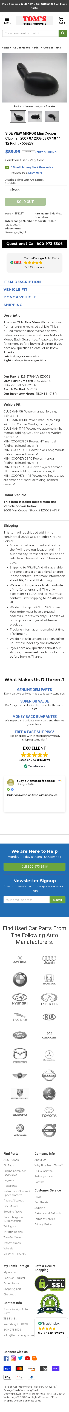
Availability (10, 183)
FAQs (37, 1196)
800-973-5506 (50, 244)
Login (7, 1278)
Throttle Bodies (13, 1232)
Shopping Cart (12, 1289)
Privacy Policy (43, 1224)
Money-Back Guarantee (39, 4)
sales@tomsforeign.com (19, 1335)
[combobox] (34, 33)
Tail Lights (10, 1226)
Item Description (22, 282)
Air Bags (9, 1165)
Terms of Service (44, 1219)
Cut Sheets (41, 1202)
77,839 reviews (40, 760)
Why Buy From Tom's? (48, 1165)
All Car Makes (21, 47)
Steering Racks (13, 1211)
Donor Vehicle (20, 297)
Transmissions (12, 1243)
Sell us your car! (43, 1176)
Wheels (8, 1248)
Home (5, 47)
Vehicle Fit (15, 289)
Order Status (11, 1283)
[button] (34, 263)
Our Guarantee (43, 1171)
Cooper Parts (52, 47)
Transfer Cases (12, 1237)
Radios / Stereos (14, 1200)
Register (20, 1278)
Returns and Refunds (47, 1213)
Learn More (35, 172)
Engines (9, 1180)
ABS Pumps (11, 1160)
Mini (36, 47)
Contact (39, 1182)
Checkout (10, 1294)
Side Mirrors (11, 1206)
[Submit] (63, 33)
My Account (11, 1272)
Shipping (13, 305)
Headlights (10, 1185)
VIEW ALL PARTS (15, 1254)
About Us (40, 1160)
